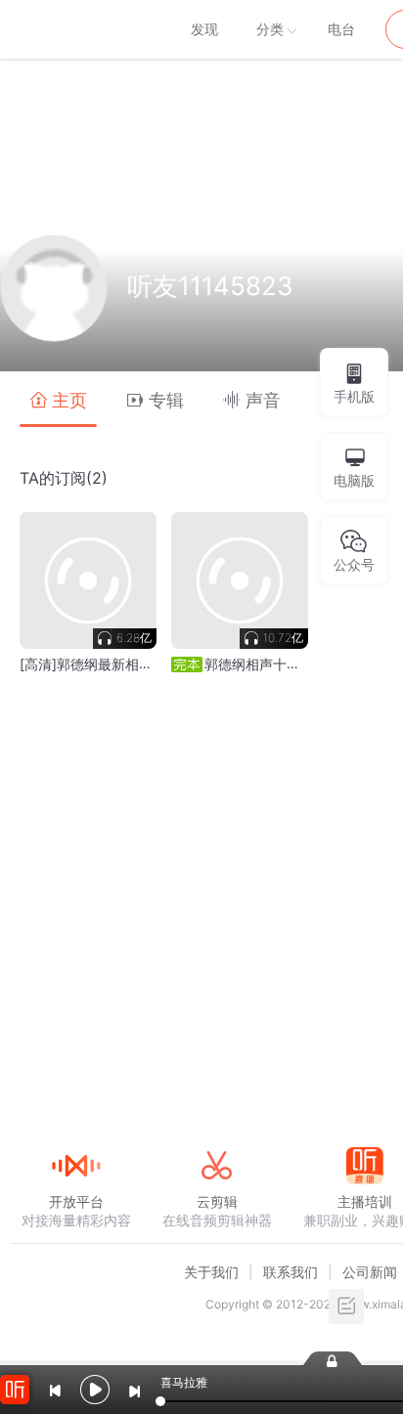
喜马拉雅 (75, 29)
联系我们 (290, 1272)
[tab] (58, 399)
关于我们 (211, 1272)
